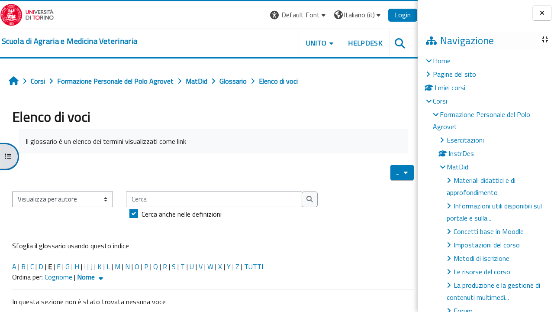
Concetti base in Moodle (489, 231)
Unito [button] (316, 43)
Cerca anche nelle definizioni (182, 214)
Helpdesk (365, 43)
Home (442, 60)
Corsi (440, 101)
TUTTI (253, 266)
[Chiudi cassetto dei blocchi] (542, 13)
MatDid (457, 167)
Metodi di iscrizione (481, 258)
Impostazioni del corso (487, 245)
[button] (299, 15)
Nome (87, 277)
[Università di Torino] (27, 14)
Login (403, 15)
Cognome (58, 277)
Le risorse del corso (482, 271)
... (405, 172)
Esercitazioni (465, 140)
